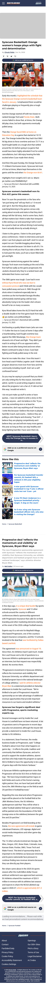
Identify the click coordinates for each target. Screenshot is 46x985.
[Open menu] (3, 3)
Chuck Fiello (9, 52)
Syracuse (22, 609)
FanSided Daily (8, 948)
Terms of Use (33, 952)
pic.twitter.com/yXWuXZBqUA (17, 317)
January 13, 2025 (8, 186)
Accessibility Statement (12, 960)
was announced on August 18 (28, 649)
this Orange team (33, 337)
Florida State (29, 117)
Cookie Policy (7, 956)
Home (4, 524)
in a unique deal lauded (26, 606)
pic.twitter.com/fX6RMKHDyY (14, 181)
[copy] (15, 56)
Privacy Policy (7, 952)
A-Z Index (32, 960)
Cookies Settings (9, 964)
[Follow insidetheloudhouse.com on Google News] (40, 449)
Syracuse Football (14, 925)
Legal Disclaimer (35, 956)
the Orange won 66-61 (33, 172)
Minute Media (12, 969)
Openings (32, 940)
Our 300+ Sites (34, 944)
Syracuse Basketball (15, 524)
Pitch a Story (33, 948)
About (4, 940)
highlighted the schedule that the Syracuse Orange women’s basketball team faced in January (22, 99)
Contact (5, 944)
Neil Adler (8, 566)
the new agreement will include (21, 826)
